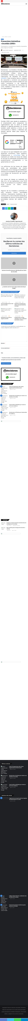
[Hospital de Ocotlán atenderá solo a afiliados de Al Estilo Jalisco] (21, 311)
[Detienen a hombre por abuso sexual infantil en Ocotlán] (21, 297)
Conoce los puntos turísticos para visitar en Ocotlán (17, 905)
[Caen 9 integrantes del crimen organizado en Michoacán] (4, 390)
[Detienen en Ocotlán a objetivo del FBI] (7, 311)
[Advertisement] (14, 20)
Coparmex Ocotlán (13, 204)
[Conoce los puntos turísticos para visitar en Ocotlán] (4, 952)
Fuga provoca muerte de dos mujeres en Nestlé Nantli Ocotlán (18, 799)
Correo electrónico (5, 348)
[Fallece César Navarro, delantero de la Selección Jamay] (4, 899)
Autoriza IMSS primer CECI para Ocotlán (7, 304)
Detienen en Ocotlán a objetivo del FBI (6, 318)
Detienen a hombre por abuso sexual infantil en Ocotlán (20, 305)
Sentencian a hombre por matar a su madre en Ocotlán (18, 396)
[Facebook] (11, 1016)
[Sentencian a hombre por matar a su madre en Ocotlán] (4, 399)
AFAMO (3, 78)
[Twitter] (13, 1016)
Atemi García (9, 525)
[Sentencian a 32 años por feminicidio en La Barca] (4, 415)
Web (2, 352)
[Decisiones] (5, 4)
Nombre (3, 343)
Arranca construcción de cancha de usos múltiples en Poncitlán (16, 523)
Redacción (8, 530)
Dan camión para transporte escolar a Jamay (16, 528)
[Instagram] (16, 1016)
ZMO (6, 36)
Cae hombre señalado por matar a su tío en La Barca (17, 405)
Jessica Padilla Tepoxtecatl (8, 50)
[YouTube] (15, 1016)
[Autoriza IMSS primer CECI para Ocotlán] (7, 297)
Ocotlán (9, 36)
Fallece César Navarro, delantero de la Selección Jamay (17, 896)
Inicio (3, 36)
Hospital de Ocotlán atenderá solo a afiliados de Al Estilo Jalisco (21, 319)
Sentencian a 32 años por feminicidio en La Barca (18, 413)
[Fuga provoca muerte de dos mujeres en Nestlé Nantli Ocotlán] (4, 846)
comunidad (16, 155)
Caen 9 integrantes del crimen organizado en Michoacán (16, 387)
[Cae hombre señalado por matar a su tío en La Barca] (4, 407)
